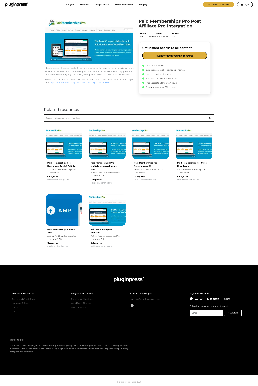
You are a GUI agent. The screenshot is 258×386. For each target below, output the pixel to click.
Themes (84, 4)
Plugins (70, 4)
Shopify (143, 4)
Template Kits (101, 4)
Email (192, 308)
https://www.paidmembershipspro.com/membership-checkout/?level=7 (80, 82)
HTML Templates (124, 4)
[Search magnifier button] (210, 118)
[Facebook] (132, 305)
